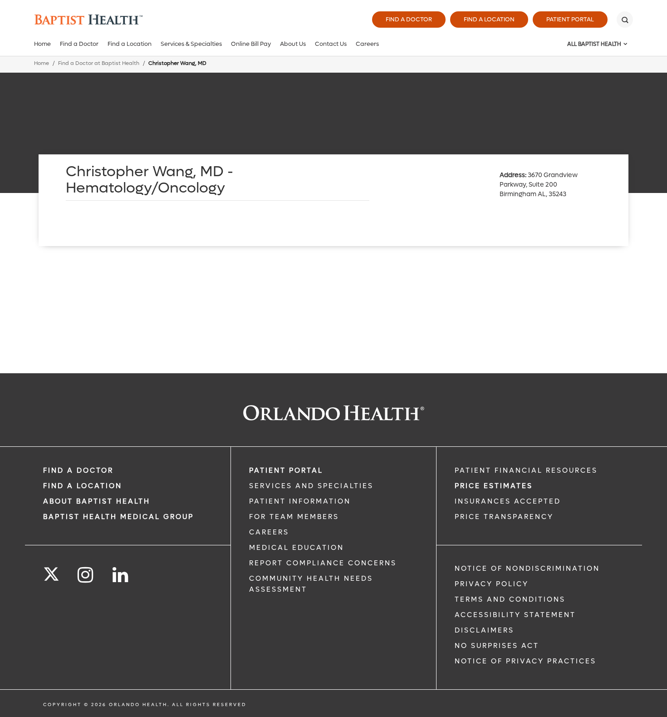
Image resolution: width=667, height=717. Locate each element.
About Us (293, 44)
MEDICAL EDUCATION (296, 547)
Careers (367, 44)
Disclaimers (484, 630)
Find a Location (489, 19)
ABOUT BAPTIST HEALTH (96, 501)
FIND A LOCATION (82, 485)
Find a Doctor (409, 19)
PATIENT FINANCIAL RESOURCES (526, 470)
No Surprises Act (497, 645)
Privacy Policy (492, 583)
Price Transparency (504, 516)
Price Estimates (494, 485)
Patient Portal (570, 19)
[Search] (625, 19)
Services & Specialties (191, 44)
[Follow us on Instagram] (86, 575)
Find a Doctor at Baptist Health (98, 63)
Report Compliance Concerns (323, 563)
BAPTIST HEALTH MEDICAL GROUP (118, 516)
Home (42, 44)
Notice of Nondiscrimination (527, 568)
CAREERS (269, 532)
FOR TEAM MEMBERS (294, 516)
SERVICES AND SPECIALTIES (311, 485)
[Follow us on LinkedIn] (121, 575)
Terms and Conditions (510, 599)
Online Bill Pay (251, 44)
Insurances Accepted (508, 501)
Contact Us (331, 44)
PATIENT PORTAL (286, 470)
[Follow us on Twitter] (51, 571)
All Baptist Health (594, 44)
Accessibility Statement (515, 614)
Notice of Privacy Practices (525, 661)
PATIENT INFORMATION (300, 501)
